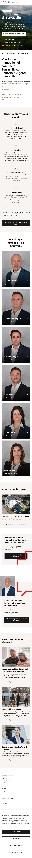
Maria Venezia (10, 432)
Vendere (4, 795)
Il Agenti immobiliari (21, 94)
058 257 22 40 (6, 780)
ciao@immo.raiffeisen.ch (8, 782)
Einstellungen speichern (16, 852)
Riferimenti (17, 97)
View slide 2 (8, 524)
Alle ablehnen (16, 838)
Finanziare (4, 803)
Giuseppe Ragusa (11, 357)
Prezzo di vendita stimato (8, 798)
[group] (8, 40)
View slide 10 (25, 524)
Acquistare (4, 791)
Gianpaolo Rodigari (12, 319)
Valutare (4, 788)
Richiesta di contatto (8, 100)
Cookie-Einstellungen (16, 845)
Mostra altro (5, 89)
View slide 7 (19, 524)
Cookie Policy (19, 823)
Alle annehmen (16, 832)
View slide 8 (21, 524)
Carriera (4, 810)
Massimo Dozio (10, 281)
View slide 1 (6, 524)
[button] (29, 2)
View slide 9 (23, 524)
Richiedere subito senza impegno (13, 34)
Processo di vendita (7, 94)
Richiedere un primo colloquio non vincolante (16, 223)
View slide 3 (10, 524)
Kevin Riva (8, 394)
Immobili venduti (6, 97)
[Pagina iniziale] (2, 53)
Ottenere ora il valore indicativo (16, 555)
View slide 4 (12, 524)
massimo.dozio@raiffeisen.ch (11, 613)
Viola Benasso (10, 470)
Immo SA (4, 806)
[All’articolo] (16, 657)
